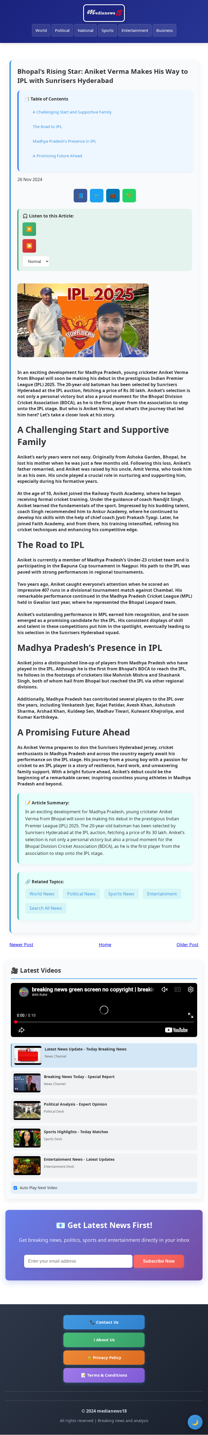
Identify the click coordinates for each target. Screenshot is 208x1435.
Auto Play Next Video (38, 1187)
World (41, 30)
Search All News (46, 908)
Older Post (188, 945)
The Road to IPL (47, 126)
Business (164, 30)
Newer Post (21, 945)
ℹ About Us (104, 1339)
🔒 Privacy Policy (104, 1357)
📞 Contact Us (104, 1322)
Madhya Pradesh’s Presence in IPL (64, 141)
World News (42, 894)
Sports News (121, 894)
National (85, 30)
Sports (107, 30)
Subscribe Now (158, 1261)
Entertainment (135, 30)
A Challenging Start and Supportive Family (72, 112)
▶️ (29, 229)
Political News (81, 894)
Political (62, 30)
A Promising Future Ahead (57, 155)
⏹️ (29, 246)
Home (105, 945)
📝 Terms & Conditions (104, 1375)
